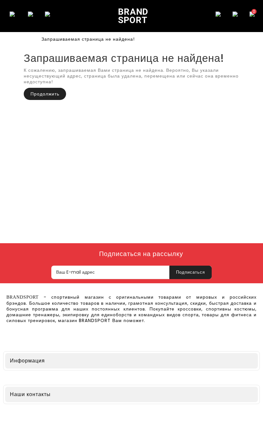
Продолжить (44, 94)
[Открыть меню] (12, 16)
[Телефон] (47, 16)
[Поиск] (30, 16)
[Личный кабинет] (235, 16)
